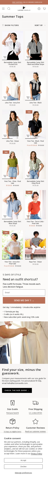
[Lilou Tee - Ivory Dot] (12, 85)
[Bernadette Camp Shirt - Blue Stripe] (12, 204)
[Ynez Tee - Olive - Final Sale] (12, 164)
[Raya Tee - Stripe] (35, 244)
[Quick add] (5, 57)
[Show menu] (3, 9)
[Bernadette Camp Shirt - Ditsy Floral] (35, 164)
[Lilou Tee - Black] (35, 85)
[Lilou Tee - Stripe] (12, 124)
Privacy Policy (36, 453)
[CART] (44, 9)
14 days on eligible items (12, 431)
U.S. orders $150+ (35, 413)
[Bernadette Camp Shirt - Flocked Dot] (12, 45)
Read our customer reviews (35, 431)
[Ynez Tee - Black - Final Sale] (35, 124)
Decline (23, 466)
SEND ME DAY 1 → (24, 300)
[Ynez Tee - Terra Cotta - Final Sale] (35, 204)
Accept (23, 460)
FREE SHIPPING (13, 2)
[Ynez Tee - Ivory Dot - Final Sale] (12, 244)
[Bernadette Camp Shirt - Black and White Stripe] (35, 45)
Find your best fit (12, 413)
